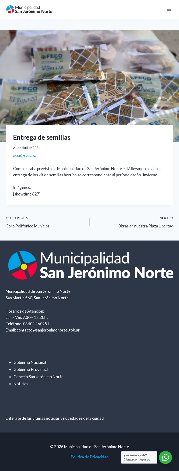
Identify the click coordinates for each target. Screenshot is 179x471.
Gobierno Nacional (30, 362)
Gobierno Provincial (31, 369)
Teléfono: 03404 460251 (27, 323)
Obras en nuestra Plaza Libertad (145, 222)
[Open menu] (169, 9)
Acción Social (24, 155)
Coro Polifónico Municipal (28, 222)
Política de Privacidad (90, 456)
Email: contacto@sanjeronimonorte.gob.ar (43, 330)
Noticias (21, 383)
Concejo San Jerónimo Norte (38, 376)
